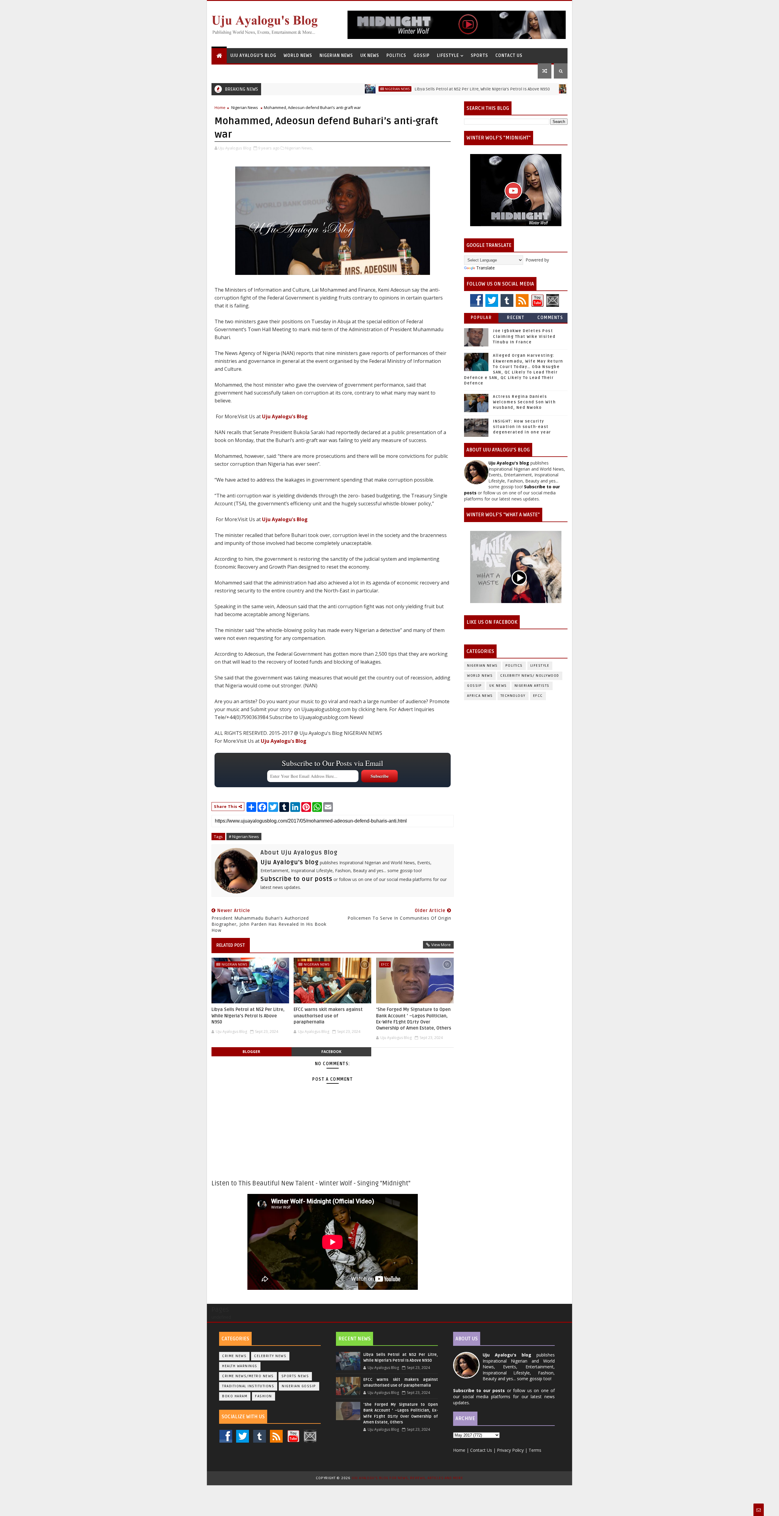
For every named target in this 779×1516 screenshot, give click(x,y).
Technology (513, 695)
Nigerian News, (299, 148)
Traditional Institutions (248, 1386)
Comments (550, 317)
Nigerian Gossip (299, 1386)
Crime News (234, 1356)
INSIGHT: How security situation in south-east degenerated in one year (522, 427)
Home (220, 107)
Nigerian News (336, 55)
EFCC (385, 964)
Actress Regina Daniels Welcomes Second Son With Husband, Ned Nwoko (524, 402)
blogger (251, 1051)
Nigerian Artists (532, 685)
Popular (481, 317)
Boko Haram (234, 1396)
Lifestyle (448, 55)
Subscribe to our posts (296, 879)
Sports (479, 55)
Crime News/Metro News (248, 1376)
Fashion (263, 1396)
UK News (369, 55)
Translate (485, 268)
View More (441, 944)
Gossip (422, 55)
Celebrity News (270, 1356)
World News (298, 55)
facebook (331, 1051)
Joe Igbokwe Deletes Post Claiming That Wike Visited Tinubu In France (524, 336)
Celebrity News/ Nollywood (529, 675)
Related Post (230, 945)
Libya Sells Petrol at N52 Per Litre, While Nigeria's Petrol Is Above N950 (434, 89)
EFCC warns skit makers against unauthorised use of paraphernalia (328, 1016)
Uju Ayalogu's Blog (253, 55)
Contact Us (508, 55)
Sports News (295, 1376)
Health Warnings (239, 1366)
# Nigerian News (244, 836)
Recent (515, 317)
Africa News (480, 695)
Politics (396, 55)
